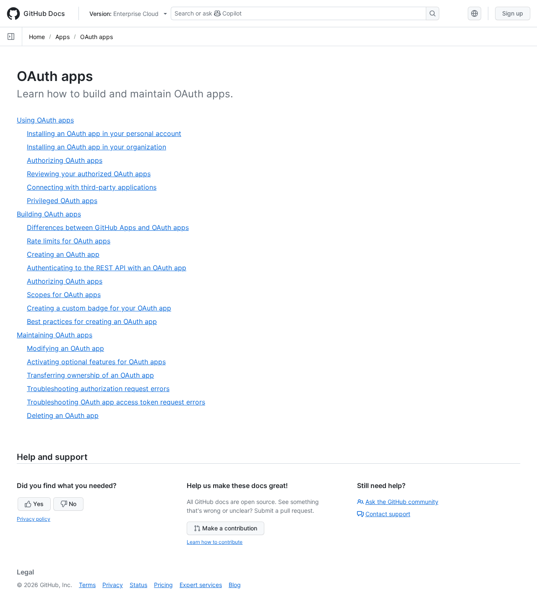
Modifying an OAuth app (65, 348)
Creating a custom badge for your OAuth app (99, 308)
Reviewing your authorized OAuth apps (89, 174)
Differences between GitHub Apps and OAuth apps (108, 227)
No (72, 503)
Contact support (387, 513)
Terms (87, 584)
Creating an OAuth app (63, 254)
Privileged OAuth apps (62, 200)
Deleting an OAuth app (63, 415)
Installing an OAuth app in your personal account (104, 133)
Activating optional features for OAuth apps (96, 362)
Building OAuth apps (52, 214)
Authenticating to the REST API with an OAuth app (106, 268)
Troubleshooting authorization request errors (98, 388)
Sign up (512, 13)
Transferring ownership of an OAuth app (90, 375)
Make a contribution (229, 528)
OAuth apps (96, 36)
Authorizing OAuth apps (64, 160)
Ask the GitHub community (401, 501)
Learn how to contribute (214, 542)
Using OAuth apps (48, 120)
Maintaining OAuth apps (58, 335)
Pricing (163, 584)
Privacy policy (33, 519)
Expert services (201, 584)
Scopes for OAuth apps (64, 294)
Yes (38, 503)
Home (37, 36)
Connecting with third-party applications (91, 187)
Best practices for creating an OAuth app (92, 321)
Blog (235, 584)
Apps (62, 36)
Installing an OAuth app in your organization (96, 147)
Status (138, 584)
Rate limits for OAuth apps (68, 241)
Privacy (112, 584)
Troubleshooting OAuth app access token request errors (116, 402)
